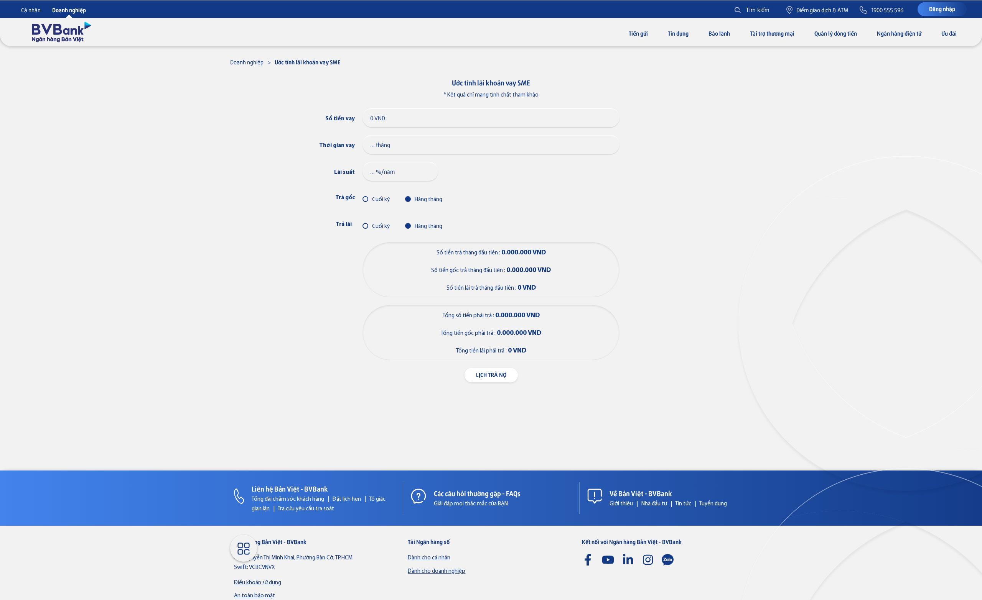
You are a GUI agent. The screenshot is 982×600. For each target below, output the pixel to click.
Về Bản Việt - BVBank (641, 493)
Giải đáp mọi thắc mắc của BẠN (471, 504)
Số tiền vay (340, 119)
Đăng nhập (942, 8)
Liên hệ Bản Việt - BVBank (290, 488)
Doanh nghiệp (247, 62)
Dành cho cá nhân (429, 558)
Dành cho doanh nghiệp (436, 571)
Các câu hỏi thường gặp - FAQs (477, 493)
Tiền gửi (638, 33)
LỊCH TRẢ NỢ (491, 374)
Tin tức (683, 504)
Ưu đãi (949, 33)
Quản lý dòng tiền (835, 33)
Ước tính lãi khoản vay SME (307, 62)
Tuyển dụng (713, 504)
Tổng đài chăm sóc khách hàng (288, 499)
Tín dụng (678, 33)
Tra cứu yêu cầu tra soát (306, 509)
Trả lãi (344, 225)
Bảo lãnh (719, 33)
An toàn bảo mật (254, 596)
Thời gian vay (337, 146)
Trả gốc (345, 198)
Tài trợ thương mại (772, 33)
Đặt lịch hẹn (347, 499)
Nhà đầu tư (654, 504)
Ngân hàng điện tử (899, 33)
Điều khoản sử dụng (257, 583)
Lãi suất (344, 172)
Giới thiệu (621, 504)
